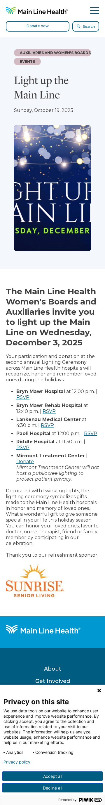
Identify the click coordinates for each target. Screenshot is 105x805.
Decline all (52, 787)
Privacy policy (17, 762)
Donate (25, 461)
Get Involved (52, 681)
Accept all (52, 776)
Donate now (38, 26)
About (52, 669)
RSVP (22, 397)
